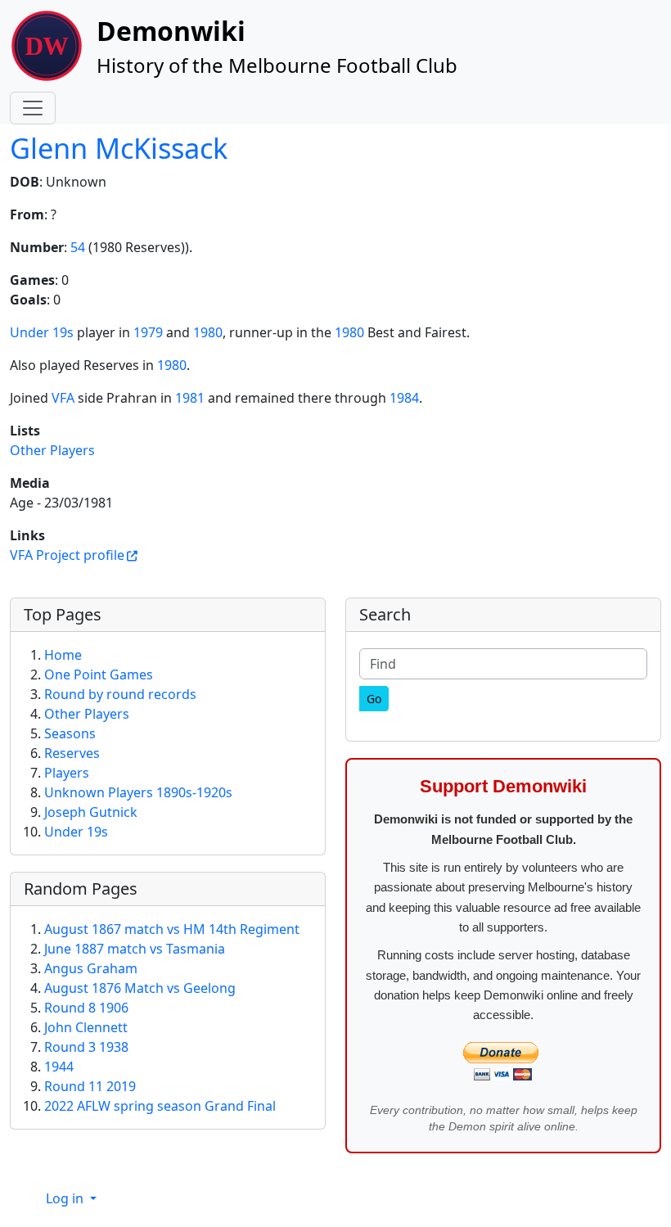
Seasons (70, 733)
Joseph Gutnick (90, 812)
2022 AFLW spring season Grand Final (160, 1106)
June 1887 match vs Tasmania (134, 949)
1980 (208, 332)
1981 (190, 398)
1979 (148, 332)
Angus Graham (90, 968)
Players (66, 773)
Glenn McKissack (118, 148)
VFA (63, 398)
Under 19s (42, 332)
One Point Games (98, 674)
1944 (59, 1067)
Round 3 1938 (86, 1047)
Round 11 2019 (90, 1086)
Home (63, 655)
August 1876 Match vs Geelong (140, 988)
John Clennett (86, 1027)
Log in (66, 1198)
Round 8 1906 (86, 1008)
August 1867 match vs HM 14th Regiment (171, 929)
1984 (404, 398)
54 (77, 247)
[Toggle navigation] (33, 108)
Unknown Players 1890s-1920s (138, 792)
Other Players (52, 450)
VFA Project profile (67, 555)
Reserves (72, 753)
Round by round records (120, 694)
